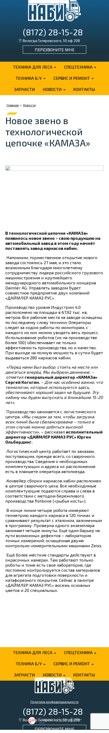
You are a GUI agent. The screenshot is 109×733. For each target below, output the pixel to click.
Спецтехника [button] (79, 66)
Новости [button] (53, 89)
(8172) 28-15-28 (53, 32)
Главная (13, 105)
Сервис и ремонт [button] (72, 78)
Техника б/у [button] (29, 78)
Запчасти (24, 89)
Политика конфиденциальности (54, 701)
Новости (29, 105)
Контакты (84, 89)
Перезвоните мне (54, 49)
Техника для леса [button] (33, 66)
